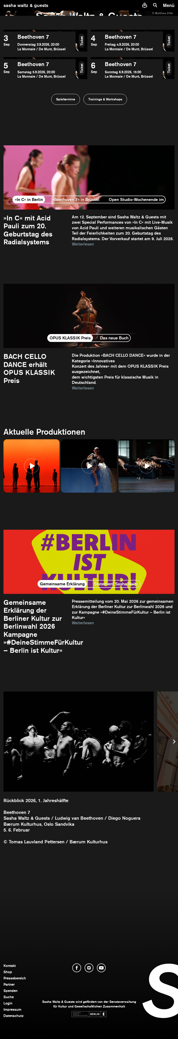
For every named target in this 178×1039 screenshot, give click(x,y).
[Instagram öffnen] (89, 967)
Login (7, 1003)
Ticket (81, 40)
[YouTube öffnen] (101, 967)
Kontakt (9, 965)
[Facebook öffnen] (76, 967)
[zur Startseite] (89, 5)
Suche (8, 997)
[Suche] (155, 5)
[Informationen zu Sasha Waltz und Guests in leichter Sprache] (144, 5)
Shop (7, 972)
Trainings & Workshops (105, 99)
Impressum (12, 1009)
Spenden (10, 990)
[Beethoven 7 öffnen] (39, 43)
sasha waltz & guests (25, 5)
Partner (9, 984)
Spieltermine (65, 99)
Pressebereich (14, 978)
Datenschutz (13, 1016)
